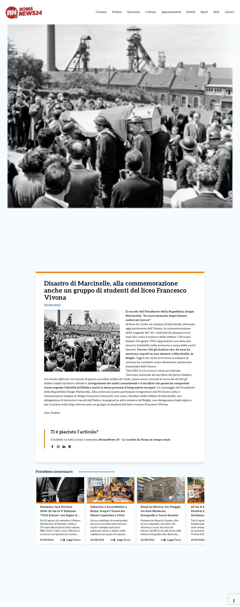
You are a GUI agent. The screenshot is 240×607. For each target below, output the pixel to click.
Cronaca (101, 12)
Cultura (151, 12)
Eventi (191, 12)
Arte (216, 12)
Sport (204, 12)
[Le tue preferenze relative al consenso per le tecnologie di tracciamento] (234, 600)
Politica (117, 12)
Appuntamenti (171, 12)
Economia (133, 12)
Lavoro (229, 12)
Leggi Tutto (73, 539)
